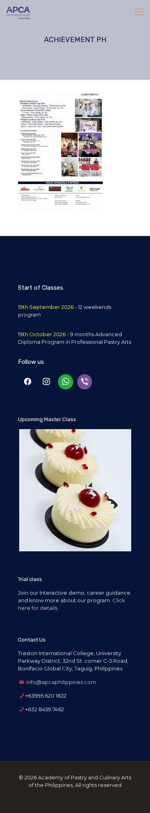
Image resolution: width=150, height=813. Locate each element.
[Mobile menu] (139, 12)
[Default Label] (65, 381)
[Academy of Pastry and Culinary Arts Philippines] (18, 12)
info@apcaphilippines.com (61, 682)
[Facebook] (27, 381)
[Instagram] (46, 381)
